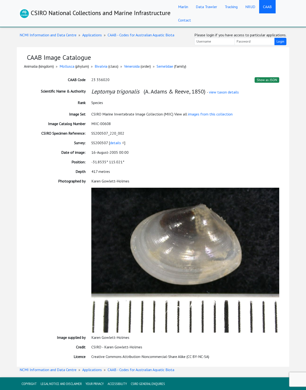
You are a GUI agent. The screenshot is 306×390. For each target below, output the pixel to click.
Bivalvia (101, 66)
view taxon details (224, 92)
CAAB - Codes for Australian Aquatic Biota (141, 35)
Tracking (231, 6)
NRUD (250, 6)
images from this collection (210, 114)
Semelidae (165, 66)
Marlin (183, 6)
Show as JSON (267, 80)
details (115, 142)
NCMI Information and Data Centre (48, 35)
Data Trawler (206, 6)
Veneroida (132, 66)
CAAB (267, 6)
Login (280, 41)
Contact (184, 20)
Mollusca (67, 66)
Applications (92, 35)
